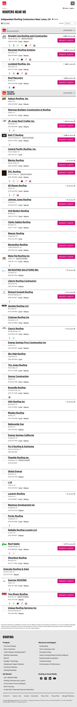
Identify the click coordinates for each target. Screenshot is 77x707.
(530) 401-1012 (12, 261)
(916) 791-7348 (12, 393)
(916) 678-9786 (12, 83)
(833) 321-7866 (12, 586)
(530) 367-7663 (12, 275)
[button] (74, 36)
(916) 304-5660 (12, 311)
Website (26, 41)
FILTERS (6, 23)
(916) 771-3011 (12, 228)
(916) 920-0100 (12, 250)
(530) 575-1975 (12, 216)
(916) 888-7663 (12, 549)
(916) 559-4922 (12, 463)
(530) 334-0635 (12, 166)
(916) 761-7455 (12, 69)
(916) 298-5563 (12, 177)
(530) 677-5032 (12, 140)
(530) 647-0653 (12, 55)
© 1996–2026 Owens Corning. (11, 700)
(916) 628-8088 (12, 521)
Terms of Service (35, 628)
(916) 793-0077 (12, 535)
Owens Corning (4, 3)
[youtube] (54, 678)
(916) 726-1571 (12, 154)
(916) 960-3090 (12, 613)
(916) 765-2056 (12, 418)
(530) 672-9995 (12, 41)
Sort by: (61, 23)
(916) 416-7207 (12, 239)
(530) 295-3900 (12, 359)
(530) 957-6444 (12, 286)
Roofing (4, 8)
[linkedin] (50, 678)
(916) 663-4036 (12, 191)
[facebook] (41, 678)
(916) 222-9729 (12, 510)
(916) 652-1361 (12, 115)
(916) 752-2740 (12, 599)
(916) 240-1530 (12, 477)
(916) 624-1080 (12, 382)
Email (20, 41)
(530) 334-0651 (12, 297)
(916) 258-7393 (12, 488)
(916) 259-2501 (12, 348)
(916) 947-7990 (12, 441)
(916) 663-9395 (12, 126)
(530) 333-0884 (12, 323)
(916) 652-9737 (12, 205)
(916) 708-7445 (12, 429)
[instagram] (45, 678)
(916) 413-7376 (7, 574)
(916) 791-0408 (12, 370)
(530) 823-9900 (12, 104)
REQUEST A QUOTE (66, 40)
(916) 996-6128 (12, 334)
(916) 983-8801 (12, 499)
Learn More (67, 30)
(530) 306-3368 (12, 452)
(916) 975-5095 (12, 407)
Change (55, 19)
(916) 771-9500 (12, 563)
